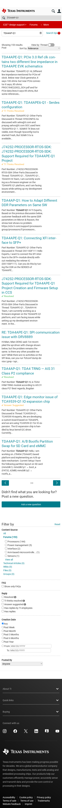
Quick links (8, 700)
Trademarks (44, 800)
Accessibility (9, 797)
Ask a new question (31, 504)
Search (53, 11)
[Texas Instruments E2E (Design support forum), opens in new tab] (47, 732)
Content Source (10, 529)
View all (9, 559)
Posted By (7, 660)
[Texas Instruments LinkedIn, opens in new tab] (36, 732)
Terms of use (26, 800)
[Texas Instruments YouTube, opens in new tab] (57, 732)
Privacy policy (44, 797)
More (46, 24)
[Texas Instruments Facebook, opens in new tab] (15, 732)
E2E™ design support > (14, 24)
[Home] (18, 11)
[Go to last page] (32, 483)
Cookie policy (26, 797)
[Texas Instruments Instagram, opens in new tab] (5, 732)
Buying (6, 711)
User (59, 11)
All (4, 533)
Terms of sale (9, 800)
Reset (57, 524)
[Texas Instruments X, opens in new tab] (26, 732)
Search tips (52, 33)
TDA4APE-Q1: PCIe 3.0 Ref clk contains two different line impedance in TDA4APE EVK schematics (30, 61)
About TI (7, 689)
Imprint (28, 804)
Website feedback (12, 804)
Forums (34, 24)
